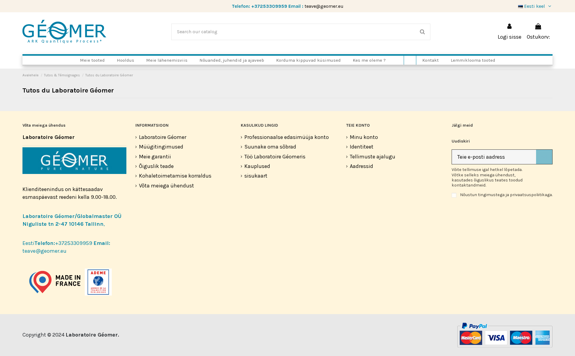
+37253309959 (269, 6)
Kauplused (257, 166)
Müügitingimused (161, 146)
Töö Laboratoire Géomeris (274, 156)
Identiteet (361, 146)
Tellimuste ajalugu (372, 156)
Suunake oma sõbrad (270, 146)
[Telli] (544, 157)
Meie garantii (155, 156)
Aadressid (361, 166)
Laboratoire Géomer (162, 137)
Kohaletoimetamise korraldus (175, 175)
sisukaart (255, 175)
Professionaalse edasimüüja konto (286, 137)
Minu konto (364, 137)
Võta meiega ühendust (166, 185)
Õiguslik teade (156, 166)
